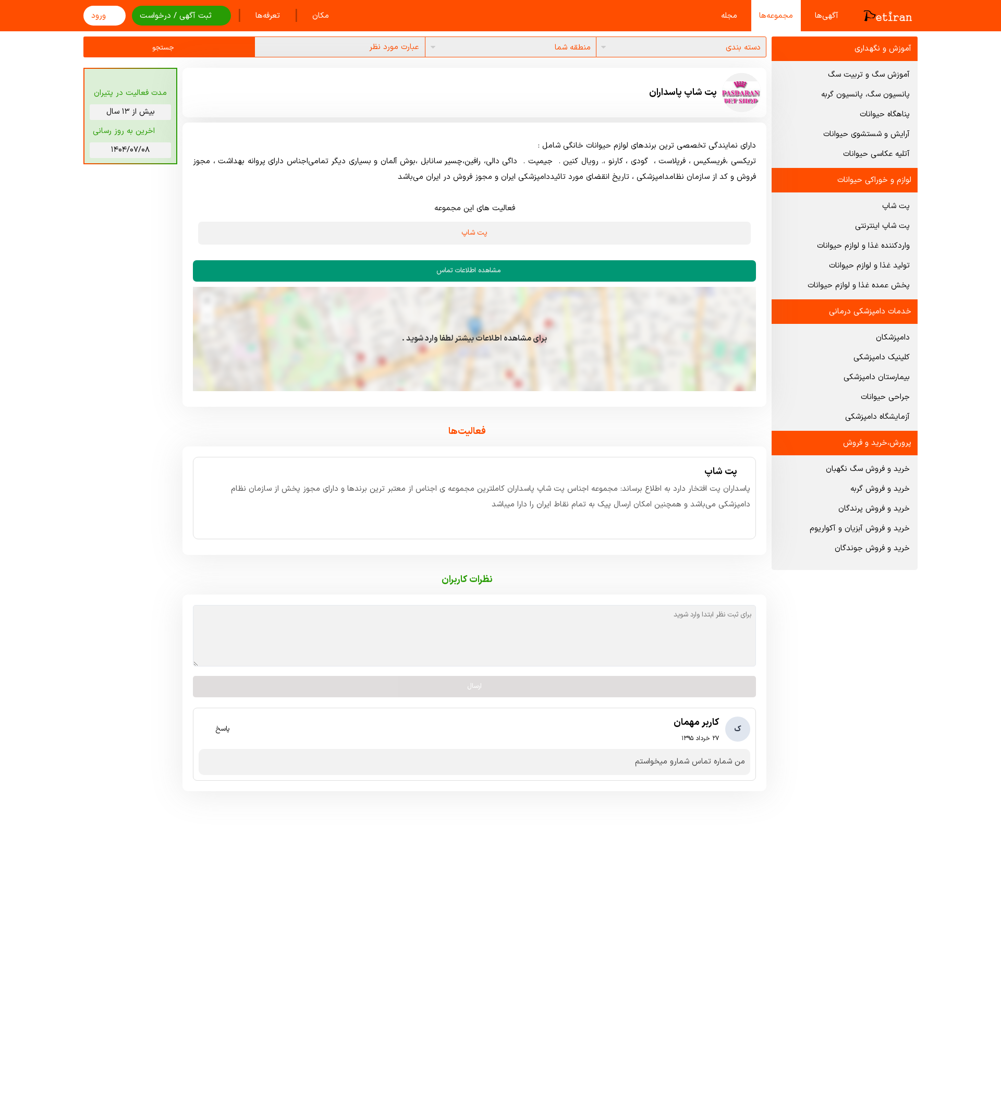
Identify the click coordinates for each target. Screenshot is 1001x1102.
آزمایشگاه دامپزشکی (877, 417)
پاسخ (222, 729)
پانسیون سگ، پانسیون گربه (865, 95)
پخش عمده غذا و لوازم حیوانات (859, 286)
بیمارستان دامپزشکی (877, 377)
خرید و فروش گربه (880, 489)
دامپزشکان (893, 338)
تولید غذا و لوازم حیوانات (869, 266)
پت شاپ (896, 206)
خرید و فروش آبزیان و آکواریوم (860, 529)
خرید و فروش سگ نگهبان (868, 469)
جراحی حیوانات (885, 397)
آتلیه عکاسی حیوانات (876, 154)
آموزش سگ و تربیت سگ (869, 75)
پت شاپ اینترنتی (882, 226)
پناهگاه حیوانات (885, 114)
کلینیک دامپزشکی (881, 358)
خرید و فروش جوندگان (872, 548)
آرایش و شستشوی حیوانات (866, 134)
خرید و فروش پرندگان (874, 509)
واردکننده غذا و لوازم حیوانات (863, 246)
